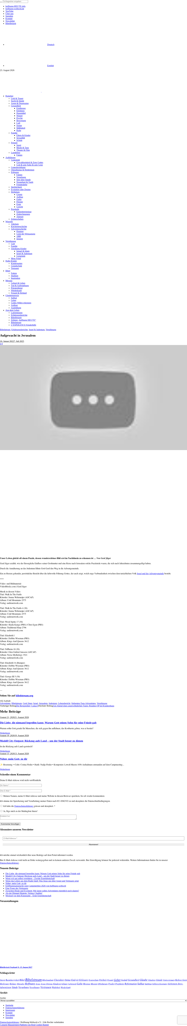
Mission (94, 983)
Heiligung (4, 983)
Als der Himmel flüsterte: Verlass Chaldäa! (23, 893)
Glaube (144, 979)
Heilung (13, 983)
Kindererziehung (60, 983)
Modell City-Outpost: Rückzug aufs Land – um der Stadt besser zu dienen (41, 740)
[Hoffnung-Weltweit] (61, 91)
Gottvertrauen (169, 980)
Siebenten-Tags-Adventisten (83, 703)
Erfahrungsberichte (19, 329)
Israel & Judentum (37, 329)
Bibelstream (5, 329)
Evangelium (94, 980)
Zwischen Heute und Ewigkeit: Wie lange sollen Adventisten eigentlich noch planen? (42, 891)
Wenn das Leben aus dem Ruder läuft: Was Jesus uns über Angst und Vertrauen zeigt (42, 881)
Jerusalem (43, 703)
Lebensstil (72, 983)
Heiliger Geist (181, 979)
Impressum (10, 1010)
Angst (2, 979)
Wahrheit (56, 987)
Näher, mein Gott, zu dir (13, 758)
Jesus (38, 983)
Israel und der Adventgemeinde (150, 573)
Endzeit (75, 979)
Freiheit (103, 979)
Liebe (80, 983)
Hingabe (20, 983)
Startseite (9, 1005)
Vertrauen (45, 987)
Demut (68, 979)
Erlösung (83, 979)
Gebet (117, 979)
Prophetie (119, 983)
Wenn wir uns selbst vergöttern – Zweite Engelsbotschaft (30, 878)
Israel (35, 703)
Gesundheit (133, 979)
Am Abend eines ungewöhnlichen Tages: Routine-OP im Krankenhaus (83, 706)
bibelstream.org (24, 695)
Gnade (159, 979)
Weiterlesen (5, 733)
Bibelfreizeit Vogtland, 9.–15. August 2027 (16, 967)
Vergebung (23, 987)
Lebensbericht (64, 703)
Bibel (22, 979)
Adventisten (5, 703)
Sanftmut (148, 983)
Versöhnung (51, 329)
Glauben (152, 980)
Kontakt (8, 1012)
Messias (86, 983)
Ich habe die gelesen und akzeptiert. (29, 806)
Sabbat (140, 983)
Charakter (59, 979)
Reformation (131, 983)
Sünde (15, 987)
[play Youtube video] (93, 397)
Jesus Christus (47, 983)
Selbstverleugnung (159, 983)
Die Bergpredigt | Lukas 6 (27, 706)
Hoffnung (30, 983)
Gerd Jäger (27, 703)
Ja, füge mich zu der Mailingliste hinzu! (20, 811)
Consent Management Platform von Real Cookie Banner (24, 1025)
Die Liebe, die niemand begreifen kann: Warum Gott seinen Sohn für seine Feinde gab (48, 722)
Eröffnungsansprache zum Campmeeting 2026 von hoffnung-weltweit (35, 886)
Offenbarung (103, 983)
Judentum (53, 703)
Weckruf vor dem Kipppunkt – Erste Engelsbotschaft (28, 896)
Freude (110, 979)
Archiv (3, 998)
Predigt (111, 983)
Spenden (9, 1017)
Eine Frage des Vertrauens (16, 888)
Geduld (124, 979)
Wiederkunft (66, 987)
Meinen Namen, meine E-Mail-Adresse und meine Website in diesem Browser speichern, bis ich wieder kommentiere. (54, 795)
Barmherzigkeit (12, 979)
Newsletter (10, 1015)
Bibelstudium (47, 980)
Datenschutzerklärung (24, 806)
